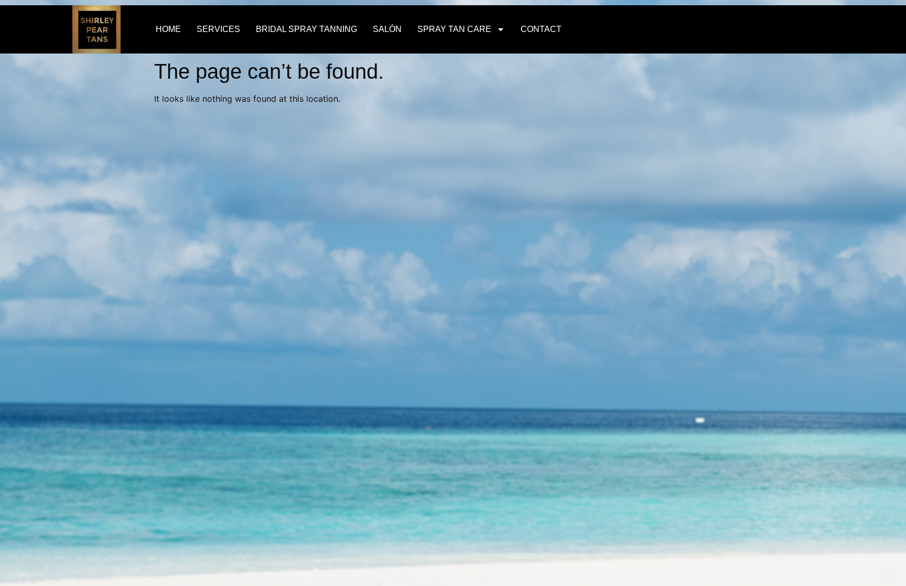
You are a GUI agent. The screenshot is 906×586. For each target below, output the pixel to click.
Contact (541, 29)
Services (218, 29)
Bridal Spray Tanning (306, 29)
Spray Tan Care (454, 29)
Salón (387, 29)
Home (168, 29)
